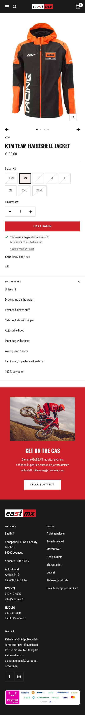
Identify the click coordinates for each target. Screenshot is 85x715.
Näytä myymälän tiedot (22, 248)
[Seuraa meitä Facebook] (9, 676)
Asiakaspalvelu (56, 533)
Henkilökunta (54, 557)
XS (25, 178)
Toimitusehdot (55, 541)
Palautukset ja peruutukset (62, 588)
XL (10, 190)
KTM (7, 137)
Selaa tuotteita (42, 484)
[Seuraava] (78, 129)
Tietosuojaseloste (57, 580)
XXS (11, 178)
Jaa (7, 266)
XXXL (39, 190)
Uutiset (51, 572)
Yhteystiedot (54, 565)
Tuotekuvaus (13, 281)
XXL (24, 190)
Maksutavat (53, 549)
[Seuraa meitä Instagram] (19, 676)
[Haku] (15, 6)
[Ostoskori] (78, 7)
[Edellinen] (6, 129)
